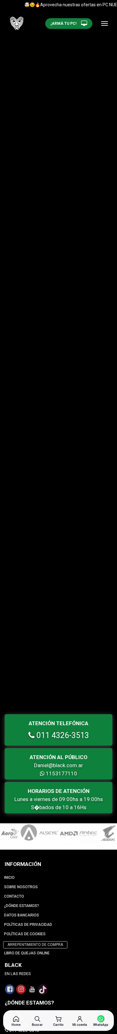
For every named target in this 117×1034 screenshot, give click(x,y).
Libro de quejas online (27, 953)
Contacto (14, 896)
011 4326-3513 (62, 735)
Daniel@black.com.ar (58, 765)
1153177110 (61, 773)
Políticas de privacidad (28, 924)
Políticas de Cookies (25, 934)
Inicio (9, 877)
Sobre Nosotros (21, 887)
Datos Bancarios (21, 915)
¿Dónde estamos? (21, 906)
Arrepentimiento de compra (35, 944)
